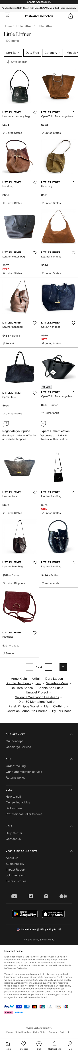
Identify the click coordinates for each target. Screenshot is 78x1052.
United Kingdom (23, 1032)
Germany (52, 1032)
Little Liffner (24, 26)
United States (39, 1032)
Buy (8, 759)
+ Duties (15, 335)
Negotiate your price (16, 431)
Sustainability (15, 863)
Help (9, 826)
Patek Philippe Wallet (24, 706)
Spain (62, 1032)
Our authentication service (24, 771)
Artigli (36, 678)
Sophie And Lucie (50, 688)
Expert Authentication (55, 431)
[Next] (48, 667)
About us (12, 858)
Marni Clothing (54, 706)
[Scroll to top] (63, 667)
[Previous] (29, 667)
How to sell (13, 796)
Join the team (15, 875)
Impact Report (15, 869)
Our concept (14, 741)
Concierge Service (18, 747)
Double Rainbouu (18, 683)
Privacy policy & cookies (37, 939)
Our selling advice (18, 802)
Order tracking (16, 766)
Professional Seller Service (24, 814)
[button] (70, 16)
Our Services (16, 734)
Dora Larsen (54, 678)
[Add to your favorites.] (34, 112)
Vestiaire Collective (22, 851)
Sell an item (14, 808)
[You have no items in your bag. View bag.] (70, 16)
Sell (9, 789)
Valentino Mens (57, 683)
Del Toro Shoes (22, 688)
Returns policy (15, 777)
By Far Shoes (61, 711)
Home (8, 26)
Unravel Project (37, 692)
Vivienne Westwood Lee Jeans (37, 697)
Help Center (14, 833)
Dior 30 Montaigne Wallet (37, 701)
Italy (70, 1032)
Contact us (13, 839)
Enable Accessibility (39, 2)
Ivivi (38, 683)
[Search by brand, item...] (7, 16)
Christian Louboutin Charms (27, 711)
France (9, 1032)
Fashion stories (16, 881)
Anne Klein (19, 678)
